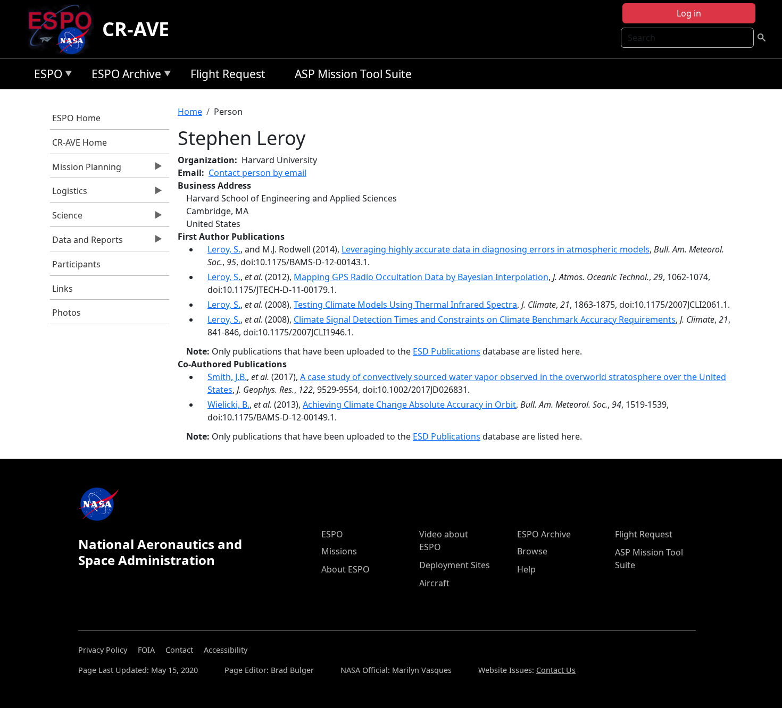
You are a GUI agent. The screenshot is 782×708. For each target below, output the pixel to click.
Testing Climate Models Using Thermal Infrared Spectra (405, 304)
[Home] (64, 29)
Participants (76, 264)
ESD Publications (446, 351)
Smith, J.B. (227, 377)
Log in (689, 13)
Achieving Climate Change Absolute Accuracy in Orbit (409, 404)
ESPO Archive (123, 75)
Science (66, 217)
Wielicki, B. (228, 404)
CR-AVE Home (79, 142)
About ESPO (345, 569)
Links (62, 288)
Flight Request (227, 73)
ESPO (45, 75)
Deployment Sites (454, 565)
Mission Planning (86, 169)
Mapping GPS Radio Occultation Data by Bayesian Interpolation (421, 277)
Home (190, 111)
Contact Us (556, 670)
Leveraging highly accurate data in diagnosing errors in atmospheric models (496, 249)
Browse (532, 551)
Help (526, 569)
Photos (66, 312)
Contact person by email (257, 173)
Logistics (69, 193)
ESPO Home (76, 118)
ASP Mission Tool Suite (353, 73)
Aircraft (434, 583)
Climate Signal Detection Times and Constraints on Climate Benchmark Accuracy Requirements (485, 319)
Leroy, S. (223, 249)
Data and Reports (86, 242)
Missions (339, 551)
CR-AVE (135, 29)
